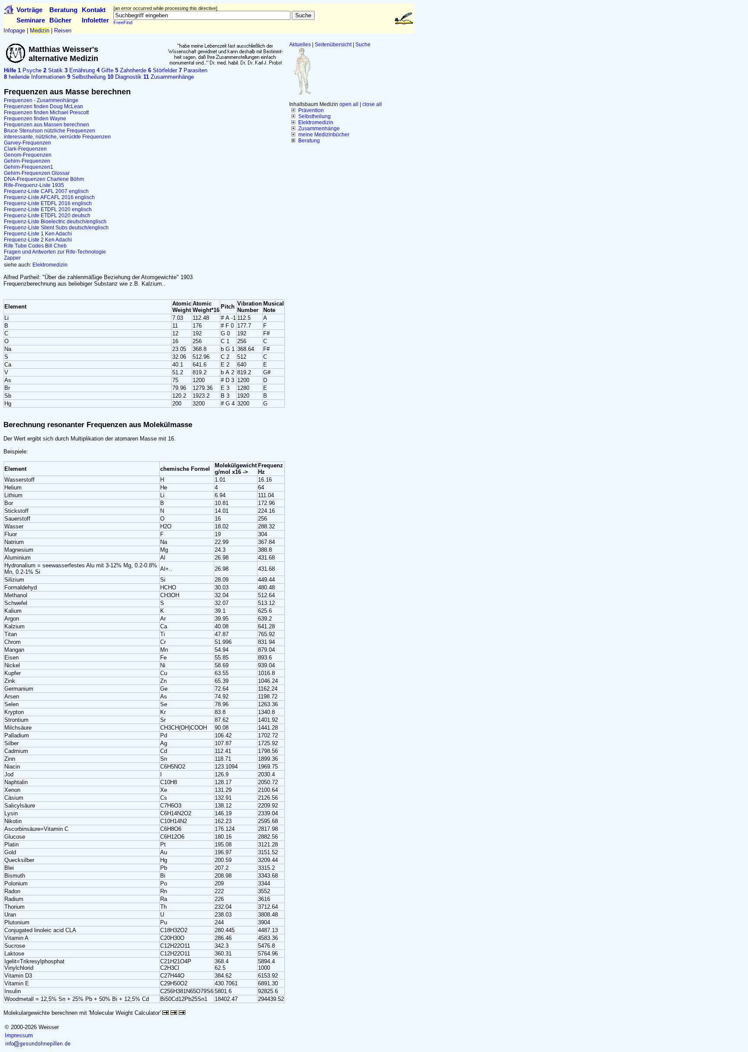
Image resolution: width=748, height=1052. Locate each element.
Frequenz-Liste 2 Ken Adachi (38, 240)
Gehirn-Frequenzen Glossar (37, 173)
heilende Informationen (34, 77)
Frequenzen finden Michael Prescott (46, 112)
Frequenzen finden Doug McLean (43, 106)
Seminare (30, 20)
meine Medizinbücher (323, 135)
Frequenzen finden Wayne (35, 119)
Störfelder (162, 70)
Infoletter (95, 20)
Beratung (63, 9)
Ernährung (79, 70)
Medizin (39, 30)
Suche (363, 45)
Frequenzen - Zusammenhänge (41, 100)
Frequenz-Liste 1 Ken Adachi (38, 234)
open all (348, 104)
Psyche (30, 70)
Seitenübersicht (333, 45)
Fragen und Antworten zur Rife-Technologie (55, 252)
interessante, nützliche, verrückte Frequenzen (57, 137)
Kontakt (94, 9)
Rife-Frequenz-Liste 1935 (34, 185)
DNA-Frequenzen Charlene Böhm (44, 179)
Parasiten (193, 70)
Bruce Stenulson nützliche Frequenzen (49, 131)
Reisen (62, 30)
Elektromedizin (315, 122)
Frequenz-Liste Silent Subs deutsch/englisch (56, 228)
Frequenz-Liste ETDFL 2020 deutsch (47, 215)
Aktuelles (300, 45)
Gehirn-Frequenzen (27, 161)
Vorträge (29, 9)
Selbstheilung (314, 116)
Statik (53, 70)
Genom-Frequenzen (28, 155)
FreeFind (122, 22)
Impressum (19, 1035)
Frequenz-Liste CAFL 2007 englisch (46, 191)
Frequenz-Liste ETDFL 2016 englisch (48, 203)
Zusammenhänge (319, 128)
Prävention (311, 110)
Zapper (12, 258)
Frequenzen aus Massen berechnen (46, 125)
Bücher (60, 20)
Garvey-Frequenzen (27, 143)
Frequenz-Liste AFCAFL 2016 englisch (49, 197)
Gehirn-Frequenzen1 (28, 167)
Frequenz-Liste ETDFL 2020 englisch (48, 209)
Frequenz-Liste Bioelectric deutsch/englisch (55, 222)
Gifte (105, 70)
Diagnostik (124, 77)
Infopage (14, 30)
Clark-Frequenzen (25, 149)
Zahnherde (130, 70)
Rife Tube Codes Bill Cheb (35, 246)
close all (372, 104)
